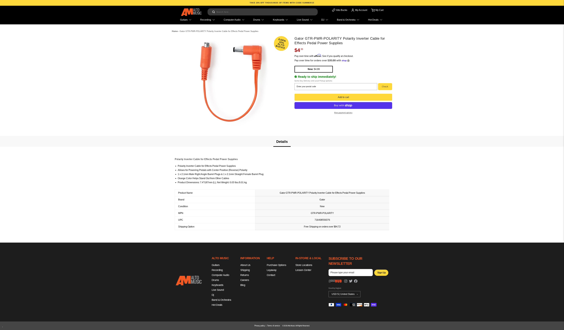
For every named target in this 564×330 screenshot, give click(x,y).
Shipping (245, 270)
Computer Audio (220, 275)
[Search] (213, 11)
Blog (242, 285)
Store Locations (303, 265)
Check (385, 86)
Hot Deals (217, 304)
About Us (245, 265)
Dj (213, 295)
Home (175, 31)
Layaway (271, 270)
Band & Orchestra (221, 299)
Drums (215, 280)
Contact (271, 275)
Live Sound (218, 290)
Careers (244, 280)
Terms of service (273, 326)
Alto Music (291, 326)
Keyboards (217, 285)
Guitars (215, 265)
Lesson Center (303, 270)
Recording (217, 270)
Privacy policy (259, 326)
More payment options (343, 112)
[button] (377, 10)
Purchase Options (276, 265)
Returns (244, 275)
